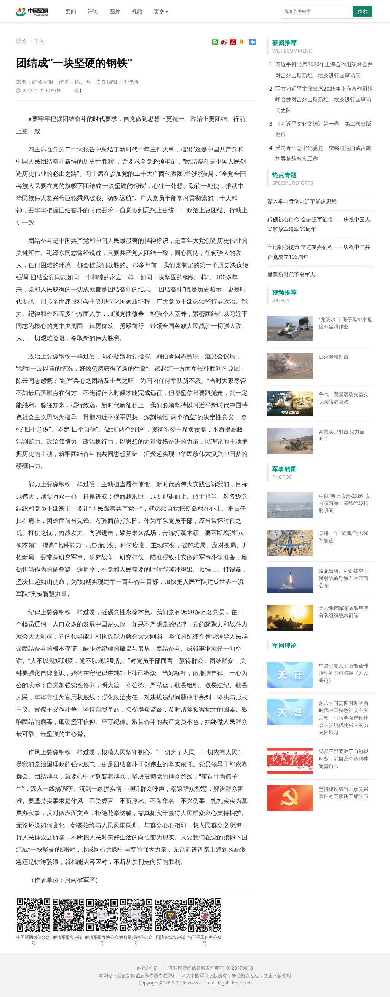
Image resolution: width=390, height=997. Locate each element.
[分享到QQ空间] (241, 42)
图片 (115, 11)
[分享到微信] (215, 42)
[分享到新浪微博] (224, 42)
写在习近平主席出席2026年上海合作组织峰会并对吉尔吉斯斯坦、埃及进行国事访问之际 (324, 99)
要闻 (71, 11)
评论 (93, 11)
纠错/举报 (147, 968)
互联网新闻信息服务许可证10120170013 (211, 968)
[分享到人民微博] (233, 42)
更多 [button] (159, 11)
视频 (137, 11)
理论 (21, 41)
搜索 (362, 11)
